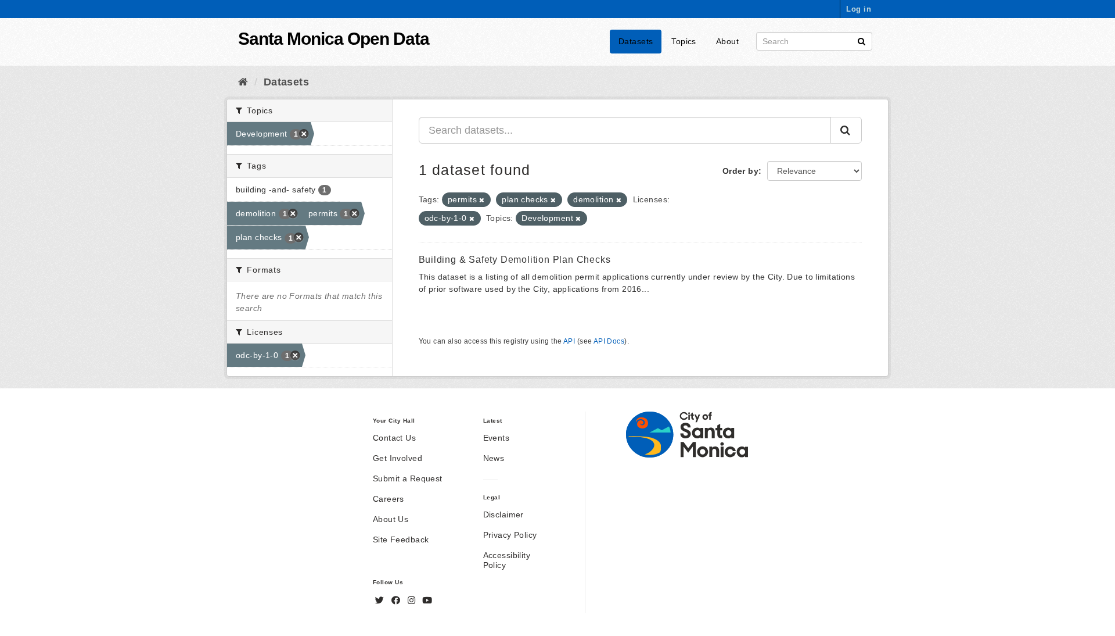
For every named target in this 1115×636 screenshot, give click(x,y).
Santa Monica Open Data (333, 38)
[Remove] (481, 199)
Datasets (635, 41)
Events (496, 437)
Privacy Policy (510, 534)
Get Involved (397, 458)
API (569, 341)
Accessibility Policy (506, 560)
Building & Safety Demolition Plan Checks (515, 260)
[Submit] (861, 40)
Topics (683, 41)
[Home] (243, 82)
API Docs (609, 341)
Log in (858, 9)
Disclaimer (503, 514)
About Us (390, 519)
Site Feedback (401, 539)
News (494, 458)
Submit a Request (408, 478)
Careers (388, 498)
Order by (740, 171)
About (727, 41)
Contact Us (394, 437)
